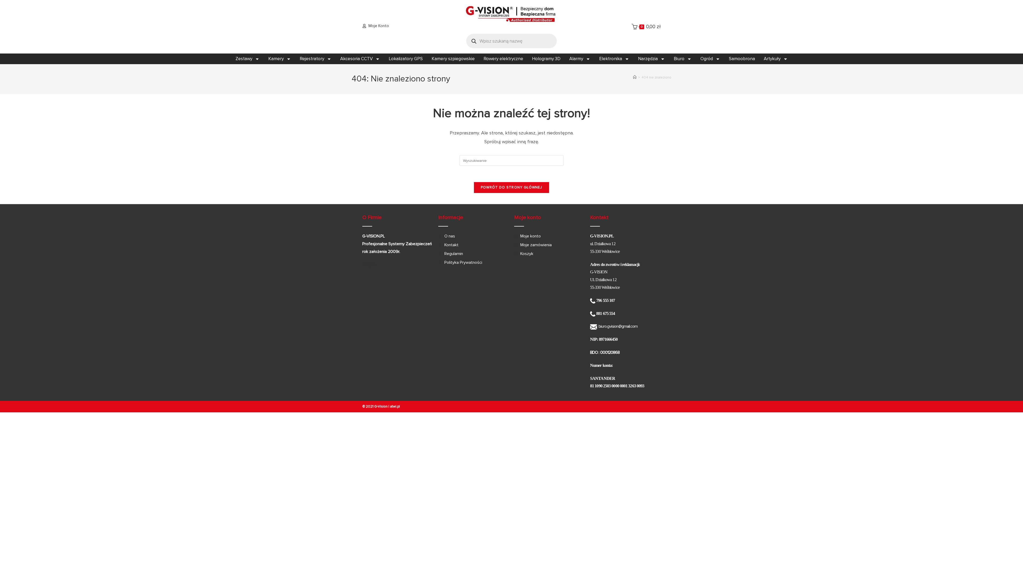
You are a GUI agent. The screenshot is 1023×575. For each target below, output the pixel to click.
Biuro (679, 58)
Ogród (706, 58)
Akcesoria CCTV (356, 58)
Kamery (276, 58)
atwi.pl (395, 406)
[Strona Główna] (634, 77)
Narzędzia (648, 58)
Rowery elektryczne (503, 58)
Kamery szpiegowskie (453, 58)
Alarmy (576, 58)
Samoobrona (742, 58)
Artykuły (772, 58)
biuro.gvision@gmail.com (618, 326)
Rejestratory (312, 58)
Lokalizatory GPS (406, 58)
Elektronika (610, 58)
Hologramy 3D (546, 58)
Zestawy (244, 58)
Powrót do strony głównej (511, 187)
